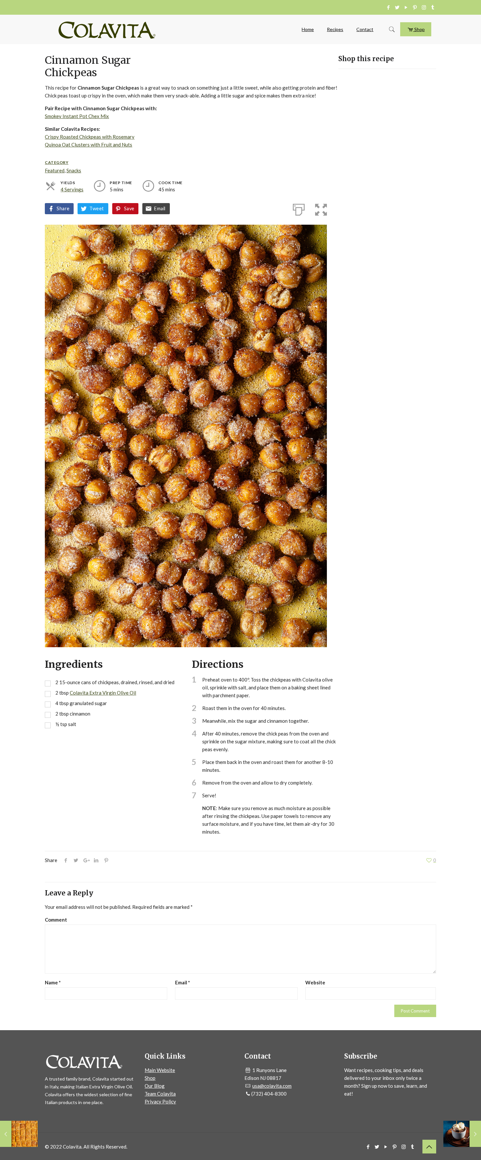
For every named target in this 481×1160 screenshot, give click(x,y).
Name (53, 982)
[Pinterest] (415, 7)
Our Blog (155, 1086)
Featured (54, 170)
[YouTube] (406, 7)
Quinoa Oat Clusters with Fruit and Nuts (88, 144)
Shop (419, 29)
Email (159, 208)
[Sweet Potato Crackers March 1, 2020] (19, 1134)
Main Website (160, 1070)
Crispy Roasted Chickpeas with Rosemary (89, 137)
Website (315, 982)
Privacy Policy (160, 1101)
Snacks (73, 170)
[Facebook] (388, 7)
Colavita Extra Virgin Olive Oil (103, 693)
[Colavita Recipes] (107, 29)
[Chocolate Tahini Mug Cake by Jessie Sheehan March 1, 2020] (462, 1134)
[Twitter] (397, 7)
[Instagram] (423, 7)
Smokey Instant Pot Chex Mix (77, 116)
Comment (56, 920)
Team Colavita (160, 1094)
